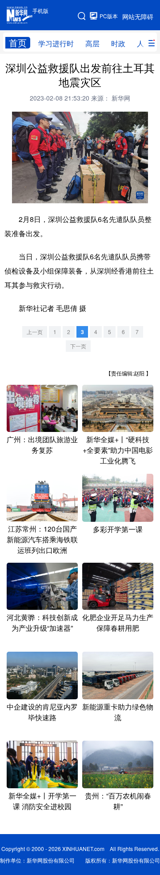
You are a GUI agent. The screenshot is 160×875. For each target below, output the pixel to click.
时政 (118, 43)
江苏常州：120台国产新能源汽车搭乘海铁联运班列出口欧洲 (42, 539)
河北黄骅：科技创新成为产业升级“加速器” (42, 622)
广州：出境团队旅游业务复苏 (42, 444)
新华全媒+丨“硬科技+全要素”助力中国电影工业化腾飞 (118, 450)
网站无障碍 (137, 16)
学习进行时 (56, 43)
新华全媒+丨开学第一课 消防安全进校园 (42, 800)
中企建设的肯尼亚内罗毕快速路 (42, 712)
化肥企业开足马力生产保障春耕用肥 (117, 622)
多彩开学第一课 (118, 529)
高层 (92, 43)
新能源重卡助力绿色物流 (117, 712)
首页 (18, 42)
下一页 (78, 346)
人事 (144, 43)
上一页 (35, 331)
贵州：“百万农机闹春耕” (118, 800)
